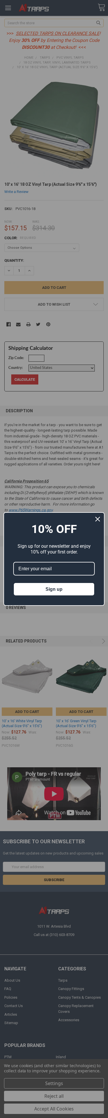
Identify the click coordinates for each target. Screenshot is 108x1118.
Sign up (54, 589)
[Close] (98, 519)
